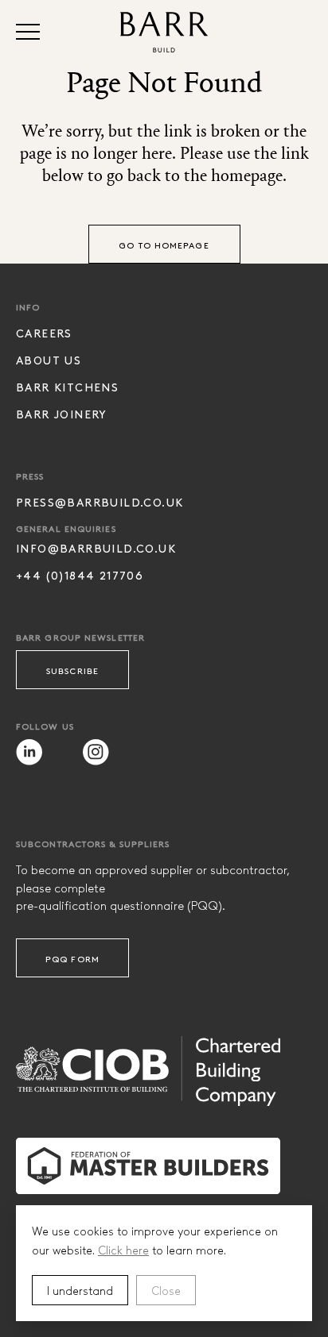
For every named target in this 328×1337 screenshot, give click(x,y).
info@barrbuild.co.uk (96, 548)
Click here (123, 1250)
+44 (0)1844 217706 (79, 575)
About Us (48, 360)
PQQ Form (72, 958)
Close (166, 1290)
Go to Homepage (164, 244)
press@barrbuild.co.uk (99, 502)
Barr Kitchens (67, 387)
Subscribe (72, 670)
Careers (44, 333)
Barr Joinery (61, 414)
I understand (80, 1290)
